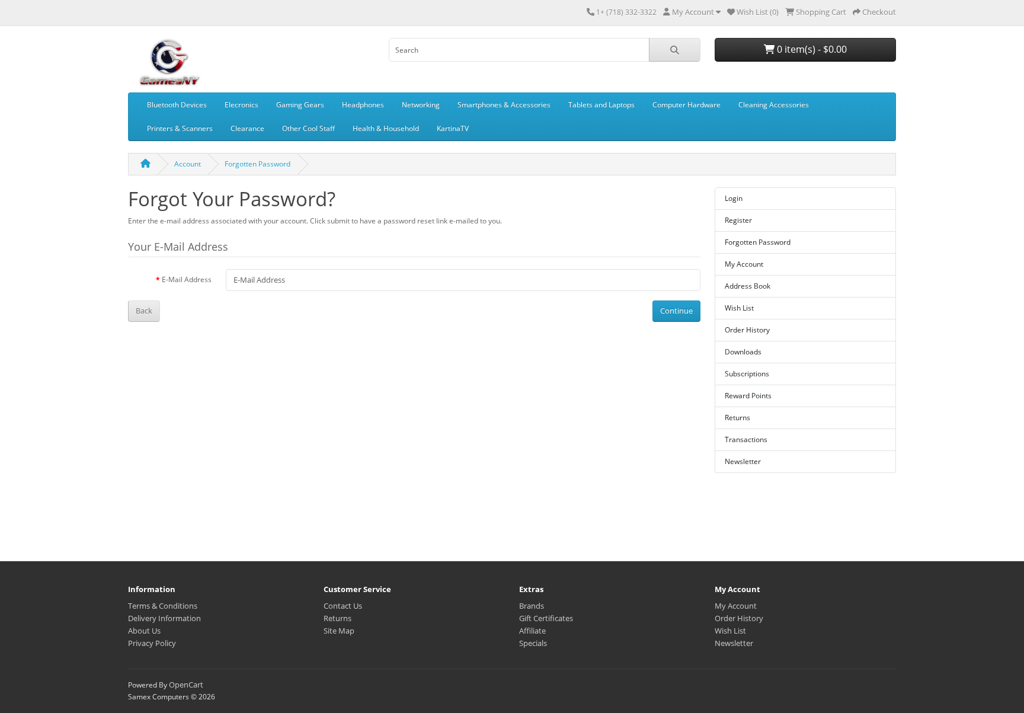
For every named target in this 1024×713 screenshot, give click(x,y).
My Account (744, 264)
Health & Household (386, 128)
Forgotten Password (257, 164)
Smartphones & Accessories (504, 105)
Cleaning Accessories (773, 105)
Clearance (247, 128)
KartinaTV (453, 128)
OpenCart (186, 684)
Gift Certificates (546, 618)
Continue (676, 310)
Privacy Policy (152, 643)
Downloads (743, 352)
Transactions (746, 439)
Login (734, 198)
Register (738, 220)
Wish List (739, 308)
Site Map (339, 630)
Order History (747, 330)
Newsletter (743, 461)
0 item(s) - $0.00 (811, 49)
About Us (144, 630)
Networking (421, 105)
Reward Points (748, 396)
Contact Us (343, 605)
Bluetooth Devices (177, 105)
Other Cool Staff (308, 128)
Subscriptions (747, 374)
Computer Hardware (686, 105)
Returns (737, 418)
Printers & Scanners (180, 128)
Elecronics (241, 105)
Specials (533, 643)
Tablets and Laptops (601, 105)
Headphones (363, 105)
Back (144, 310)
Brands (531, 605)
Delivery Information (164, 618)
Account (187, 164)
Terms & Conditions (162, 605)
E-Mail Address (187, 279)
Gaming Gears (300, 105)
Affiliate (532, 630)
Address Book (747, 286)
